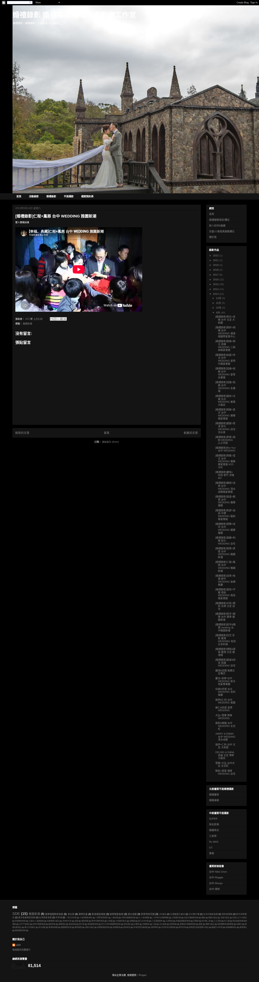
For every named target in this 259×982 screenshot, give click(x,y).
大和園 (109, 921)
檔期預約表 (87, 196)
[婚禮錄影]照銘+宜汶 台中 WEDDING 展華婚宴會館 (225, 414)
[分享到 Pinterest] (65, 319)
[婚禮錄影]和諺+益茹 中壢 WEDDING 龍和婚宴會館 (225, 515)
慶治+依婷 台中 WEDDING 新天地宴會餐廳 (225, 681)
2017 (216, 274)
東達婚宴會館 (92, 924)
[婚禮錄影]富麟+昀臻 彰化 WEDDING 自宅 (225, 540)
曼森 (211, 853)
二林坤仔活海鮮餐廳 (161, 918)
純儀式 (239, 924)
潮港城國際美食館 (54, 914)
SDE (16, 914)
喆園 (76, 921)
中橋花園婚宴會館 (128, 918)
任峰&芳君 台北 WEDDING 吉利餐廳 (225, 692)
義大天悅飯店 (29, 927)
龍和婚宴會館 (20, 930)
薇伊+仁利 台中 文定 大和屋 (225, 746)
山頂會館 (169, 921)
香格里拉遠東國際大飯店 (199, 927)
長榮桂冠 (126, 927)
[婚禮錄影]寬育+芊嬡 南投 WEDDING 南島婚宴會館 (225, 594)
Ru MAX (213, 841)
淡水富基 (162, 924)
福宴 (200, 924)
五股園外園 (176, 918)
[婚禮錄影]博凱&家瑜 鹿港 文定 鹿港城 (225, 652)
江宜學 (213, 836)
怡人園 (226, 921)
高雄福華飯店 (231, 927)
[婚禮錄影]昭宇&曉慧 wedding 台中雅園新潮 (225, 627)
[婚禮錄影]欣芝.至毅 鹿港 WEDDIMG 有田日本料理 (225, 639)
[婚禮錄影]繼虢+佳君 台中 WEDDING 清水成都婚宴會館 (225, 487)
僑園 (203, 918)
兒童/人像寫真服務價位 (222, 231)
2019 (216, 265)
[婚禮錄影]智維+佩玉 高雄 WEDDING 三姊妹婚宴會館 (225, 345)
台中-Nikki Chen (218, 871)
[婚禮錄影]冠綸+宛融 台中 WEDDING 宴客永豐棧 (225, 373)
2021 (216, 260)
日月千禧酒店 (24, 924)
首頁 (18, 196)
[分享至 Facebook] (61, 319)
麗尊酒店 (243, 927)
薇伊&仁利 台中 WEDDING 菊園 (225, 701)
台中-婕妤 (214, 889)
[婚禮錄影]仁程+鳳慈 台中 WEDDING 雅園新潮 (225, 566)
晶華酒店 (62, 924)
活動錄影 (34, 196)
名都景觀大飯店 (53, 921)
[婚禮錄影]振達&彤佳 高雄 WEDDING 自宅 (225, 662)
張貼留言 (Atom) (110, 442)
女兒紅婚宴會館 (210, 914)
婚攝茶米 (214, 830)
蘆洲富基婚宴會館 (26, 917)
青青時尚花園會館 (168, 927)
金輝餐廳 (116, 927)
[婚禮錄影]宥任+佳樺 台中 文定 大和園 (225, 319)
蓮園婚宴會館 (66, 927)
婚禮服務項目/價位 (219, 219)
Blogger (142, 975)
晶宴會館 (51, 924)
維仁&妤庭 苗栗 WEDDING (223, 709)
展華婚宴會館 (116, 914)
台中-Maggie (216, 877)
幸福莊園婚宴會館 (183, 921)
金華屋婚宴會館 (103, 927)
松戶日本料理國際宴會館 (111, 924)
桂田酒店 (127, 924)
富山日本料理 (143, 921)
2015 (216, 284)
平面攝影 (69, 196)
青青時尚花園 (148, 914)
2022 (216, 255)
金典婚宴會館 (45, 917)
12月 (219, 298)
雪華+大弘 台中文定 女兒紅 (225, 764)
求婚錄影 (145, 924)
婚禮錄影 (51, 196)
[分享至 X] (58, 319)
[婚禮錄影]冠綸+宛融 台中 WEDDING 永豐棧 (225, 386)
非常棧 (59, 917)
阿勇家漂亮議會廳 (140, 927)
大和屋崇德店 (121, 921)
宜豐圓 (132, 921)
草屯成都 (41, 927)
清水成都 (132, 914)
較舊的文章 (191, 432)
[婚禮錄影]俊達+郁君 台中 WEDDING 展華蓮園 (225, 501)
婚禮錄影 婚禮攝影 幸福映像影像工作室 (74, 15)
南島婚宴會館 (98, 914)
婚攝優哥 (214, 794)
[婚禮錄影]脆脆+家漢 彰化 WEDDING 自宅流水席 (225, 427)
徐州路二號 (206, 921)
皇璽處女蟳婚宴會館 (188, 924)
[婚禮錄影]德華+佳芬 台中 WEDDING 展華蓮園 (225, 528)
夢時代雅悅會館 (97, 921)
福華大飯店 (209, 924)
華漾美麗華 (53, 927)
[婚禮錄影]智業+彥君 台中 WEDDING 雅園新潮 (225, 553)
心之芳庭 (217, 921)
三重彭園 (114, 918)
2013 (216, 294)
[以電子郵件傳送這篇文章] (51, 319)
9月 (218, 312)
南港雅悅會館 (20, 921)
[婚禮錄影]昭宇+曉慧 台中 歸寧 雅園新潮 (225, 616)
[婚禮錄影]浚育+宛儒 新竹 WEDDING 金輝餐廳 (225, 580)
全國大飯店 (224, 918)
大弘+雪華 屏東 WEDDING (223, 717)
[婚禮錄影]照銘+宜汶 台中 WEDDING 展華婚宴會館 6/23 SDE (225, 461)
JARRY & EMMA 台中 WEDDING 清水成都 (225, 736)
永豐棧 (136, 924)
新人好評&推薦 (217, 225)
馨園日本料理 (217, 927)
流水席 (70, 914)
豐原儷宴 (78, 927)
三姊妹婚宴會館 (86, 918)
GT (211, 847)
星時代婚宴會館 (39, 924)
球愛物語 (173, 924)
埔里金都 (84, 921)
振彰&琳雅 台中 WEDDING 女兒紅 (225, 726)
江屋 (154, 924)
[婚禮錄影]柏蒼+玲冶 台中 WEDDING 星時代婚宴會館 (225, 359)
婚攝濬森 (214, 800)
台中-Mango (216, 883)
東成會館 (72, 924)
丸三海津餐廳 (144, 918)
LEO (18, 945)
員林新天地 (67, 921)
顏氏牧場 (182, 927)
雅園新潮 (27, 323)
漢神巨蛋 (83, 914)
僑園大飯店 (212, 918)
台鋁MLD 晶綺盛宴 (36, 921)
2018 (216, 269)
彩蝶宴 (196, 921)
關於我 (213, 237)
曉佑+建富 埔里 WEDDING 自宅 (225, 772)
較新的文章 (22, 432)
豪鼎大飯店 (89, 927)
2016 (216, 279)
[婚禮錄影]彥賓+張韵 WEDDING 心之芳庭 (225, 440)
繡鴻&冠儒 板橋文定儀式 (225, 672)
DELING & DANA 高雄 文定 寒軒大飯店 (224, 755)
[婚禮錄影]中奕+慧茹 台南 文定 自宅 (225, 606)
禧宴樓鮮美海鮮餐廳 (225, 924)
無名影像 (214, 824)
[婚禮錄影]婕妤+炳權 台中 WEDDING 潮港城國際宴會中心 (225, 332)
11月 (219, 302)
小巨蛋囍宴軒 (157, 921)
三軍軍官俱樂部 (101, 918)
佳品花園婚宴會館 (191, 918)
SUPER (213, 818)
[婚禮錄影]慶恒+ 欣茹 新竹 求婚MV (224, 475)
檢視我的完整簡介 (21, 949)
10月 (219, 307)
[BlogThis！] (55, 319)
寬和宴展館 (227, 914)
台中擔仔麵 (194, 914)
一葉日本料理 (71, 918)
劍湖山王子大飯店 (239, 918)
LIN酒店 (162, 914)
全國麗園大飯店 (177, 914)
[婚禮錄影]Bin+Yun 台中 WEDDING (225, 449)
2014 (216, 289)
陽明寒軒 (154, 927)
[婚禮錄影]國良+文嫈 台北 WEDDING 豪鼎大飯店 (225, 400)
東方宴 (81, 924)
